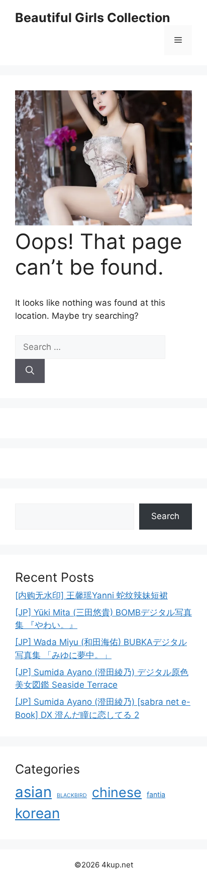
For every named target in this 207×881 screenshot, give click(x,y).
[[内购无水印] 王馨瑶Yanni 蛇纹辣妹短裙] (103, 222)
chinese (117, 792)
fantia (156, 794)
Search (165, 516)
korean (37, 813)
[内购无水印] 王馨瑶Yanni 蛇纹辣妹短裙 (91, 595)
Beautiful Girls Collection (92, 17)
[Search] (30, 371)
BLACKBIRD (72, 795)
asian (33, 792)
